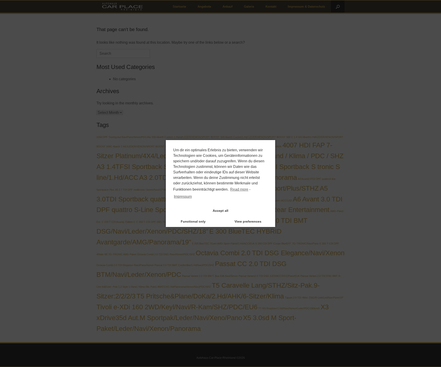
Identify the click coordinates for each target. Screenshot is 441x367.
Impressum (183, 196)
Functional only (193, 221)
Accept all (220, 210)
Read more (239, 189)
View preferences (248, 221)
